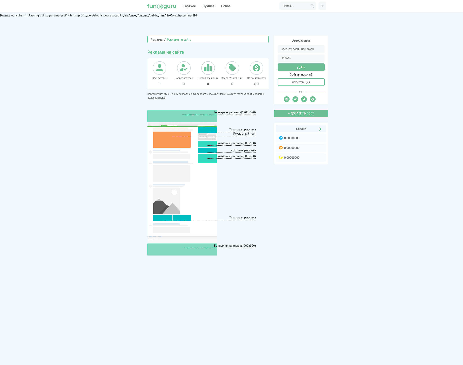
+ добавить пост (301, 113)
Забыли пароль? (301, 74)
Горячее (189, 6)
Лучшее (208, 6)
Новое (226, 6)
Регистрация (301, 82)
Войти (301, 67)
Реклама (157, 39)
